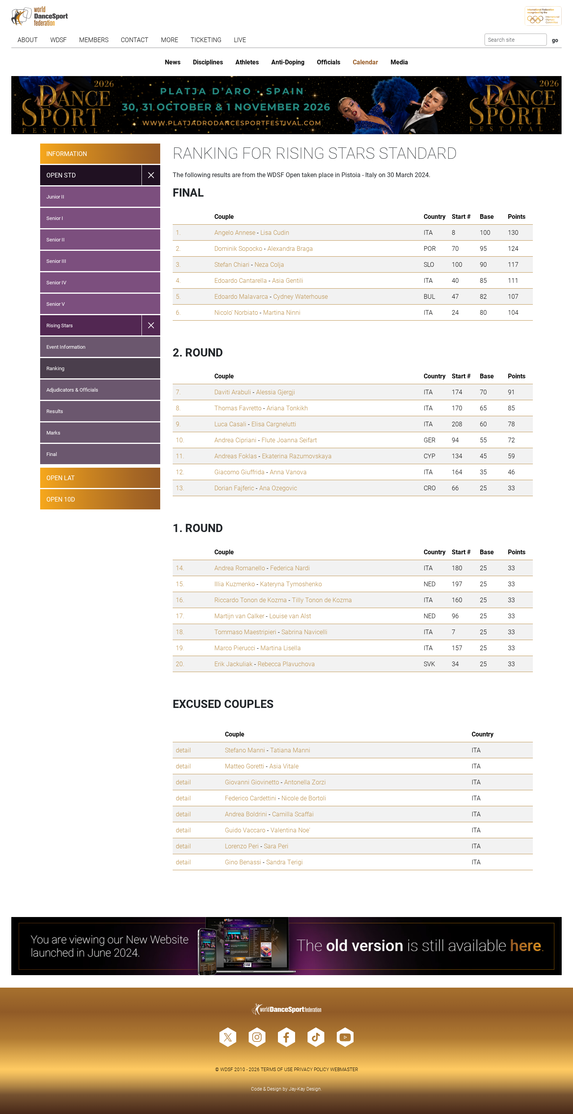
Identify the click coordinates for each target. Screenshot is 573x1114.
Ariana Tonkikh (287, 408)
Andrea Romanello (239, 568)
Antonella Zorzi (305, 782)
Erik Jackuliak (233, 664)
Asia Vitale (284, 766)
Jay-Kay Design (305, 1089)
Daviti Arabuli (232, 392)
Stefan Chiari (231, 264)
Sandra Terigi (284, 862)
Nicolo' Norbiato (236, 312)
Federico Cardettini (250, 798)
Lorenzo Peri (242, 846)
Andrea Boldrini (246, 814)
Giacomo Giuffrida (239, 472)
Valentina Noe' (290, 830)
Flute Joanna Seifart (289, 440)
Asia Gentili (287, 280)
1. (178, 232)
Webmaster (344, 1069)
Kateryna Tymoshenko (291, 584)
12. (180, 472)
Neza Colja (269, 264)
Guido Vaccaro (245, 830)
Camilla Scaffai (293, 814)
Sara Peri (276, 846)
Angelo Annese (234, 232)
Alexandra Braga (290, 248)
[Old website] (286, 946)
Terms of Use (277, 1069)
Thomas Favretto (238, 408)
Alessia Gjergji (275, 392)
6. (178, 312)
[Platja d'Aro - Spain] (286, 105)
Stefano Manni (245, 750)
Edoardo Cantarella (240, 280)
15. (180, 584)
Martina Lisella (280, 648)
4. (178, 280)
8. (178, 408)
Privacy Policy (311, 1069)
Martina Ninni (282, 312)
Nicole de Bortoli (303, 798)
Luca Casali (230, 424)
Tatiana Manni (290, 750)
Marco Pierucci (234, 648)
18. (180, 632)
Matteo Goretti (244, 766)
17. (180, 616)
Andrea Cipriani (235, 440)
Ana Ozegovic (278, 488)
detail (183, 750)
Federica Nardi (290, 568)
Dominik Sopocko (238, 248)
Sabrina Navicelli (304, 632)
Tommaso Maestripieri (245, 632)
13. (180, 488)
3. (178, 264)
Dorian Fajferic (234, 488)
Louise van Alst (290, 616)
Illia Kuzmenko (234, 584)
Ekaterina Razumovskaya (297, 456)
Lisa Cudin (274, 232)
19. (180, 648)
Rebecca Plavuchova (286, 664)
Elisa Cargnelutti (273, 424)
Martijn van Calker (239, 616)
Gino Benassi (243, 862)
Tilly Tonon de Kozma (322, 600)
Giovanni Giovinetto (252, 782)
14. (180, 568)
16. (180, 600)
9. (178, 424)
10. (180, 440)
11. (180, 456)
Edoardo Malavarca (241, 296)
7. (178, 392)
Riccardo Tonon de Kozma (250, 600)
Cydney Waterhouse (300, 296)
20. (180, 664)
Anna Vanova (288, 472)
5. (178, 296)
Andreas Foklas (235, 456)
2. (178, 248)
